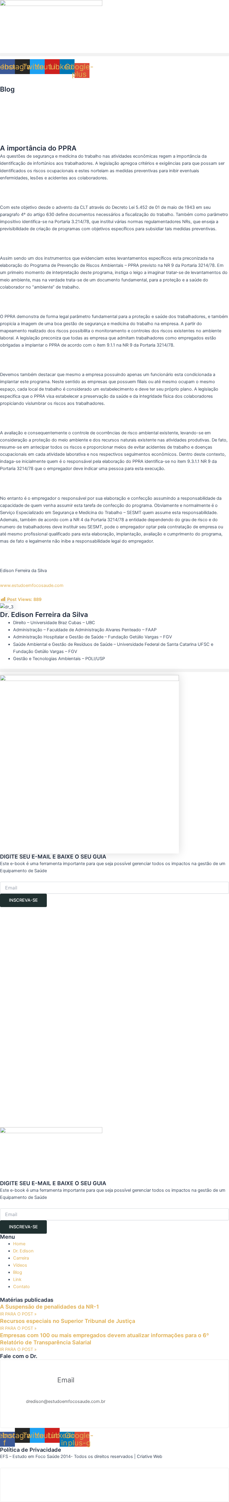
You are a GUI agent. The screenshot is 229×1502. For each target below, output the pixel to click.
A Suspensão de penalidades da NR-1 (49, 1306)
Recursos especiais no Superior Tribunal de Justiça (67, 1321)
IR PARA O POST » (18, 1314)
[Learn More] (114, 1485)
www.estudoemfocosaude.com (32, 585)
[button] (114, 54)
